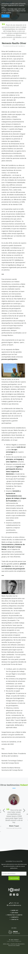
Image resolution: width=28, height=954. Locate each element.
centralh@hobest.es (15, 905)
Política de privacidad (17, 944)
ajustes (8, 12)
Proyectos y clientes (14, 915)
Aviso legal (6, 944)
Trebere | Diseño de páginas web (14, 941)
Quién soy (14, 910)
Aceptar (5, 16)
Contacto (14, 919)
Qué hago (15, 912)
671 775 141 (15, 903)
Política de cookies (14, 945)
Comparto (14, 917)
